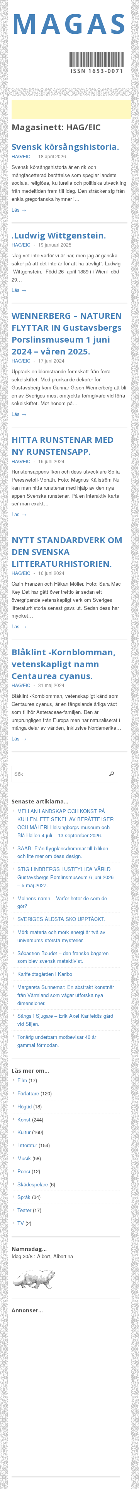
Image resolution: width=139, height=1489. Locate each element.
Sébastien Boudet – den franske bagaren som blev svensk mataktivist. (62, 957)
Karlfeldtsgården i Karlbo (44, 973)
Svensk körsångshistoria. (65, 146)
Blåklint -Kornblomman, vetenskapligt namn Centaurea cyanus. (63, 663)
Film (22, 1080)
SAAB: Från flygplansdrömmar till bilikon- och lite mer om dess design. (63, 852)
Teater (24, 1210)
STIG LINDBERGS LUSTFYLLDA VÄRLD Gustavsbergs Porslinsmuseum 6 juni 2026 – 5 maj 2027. (65, 877)
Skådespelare (32, 1184)
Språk (24, 1197)
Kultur (24, 1132)
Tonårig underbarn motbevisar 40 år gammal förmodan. (56, 1040)
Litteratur (27, 1145)
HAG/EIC (21, 156)
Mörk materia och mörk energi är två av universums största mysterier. (61, 936)
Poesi (23, 1171)
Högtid (24, 1106)
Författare (28, 1093)
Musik (24, 1158)
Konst (24, 1119)
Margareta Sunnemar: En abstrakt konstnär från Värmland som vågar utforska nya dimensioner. (65, 995)
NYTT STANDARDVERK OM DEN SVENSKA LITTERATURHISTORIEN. (67, 551)
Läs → (19, 209)
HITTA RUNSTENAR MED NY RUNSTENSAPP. (63, 445)
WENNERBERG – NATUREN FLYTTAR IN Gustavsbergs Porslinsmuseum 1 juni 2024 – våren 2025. (67, 333)
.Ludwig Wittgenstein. (59, 235)
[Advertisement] (73, 109)
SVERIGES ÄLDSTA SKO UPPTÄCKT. (61, 919)
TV (20, 1223)
